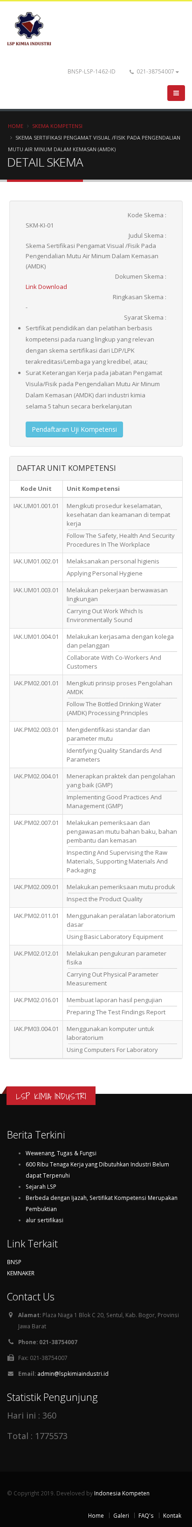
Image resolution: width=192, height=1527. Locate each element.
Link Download (46, 286)
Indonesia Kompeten (122, 1493)
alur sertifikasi (44, 1220)
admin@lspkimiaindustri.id (73, 1373)
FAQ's (146, 1515)
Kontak (172, 1515)
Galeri (121, 1515)
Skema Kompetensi (57, 125)
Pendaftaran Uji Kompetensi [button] (74, 429)
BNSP (14, 1262)
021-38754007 (155, 71)
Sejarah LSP (41, 1186)
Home (15, 125)
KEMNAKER (20, 1273)
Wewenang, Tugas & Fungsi (61, 1153)
